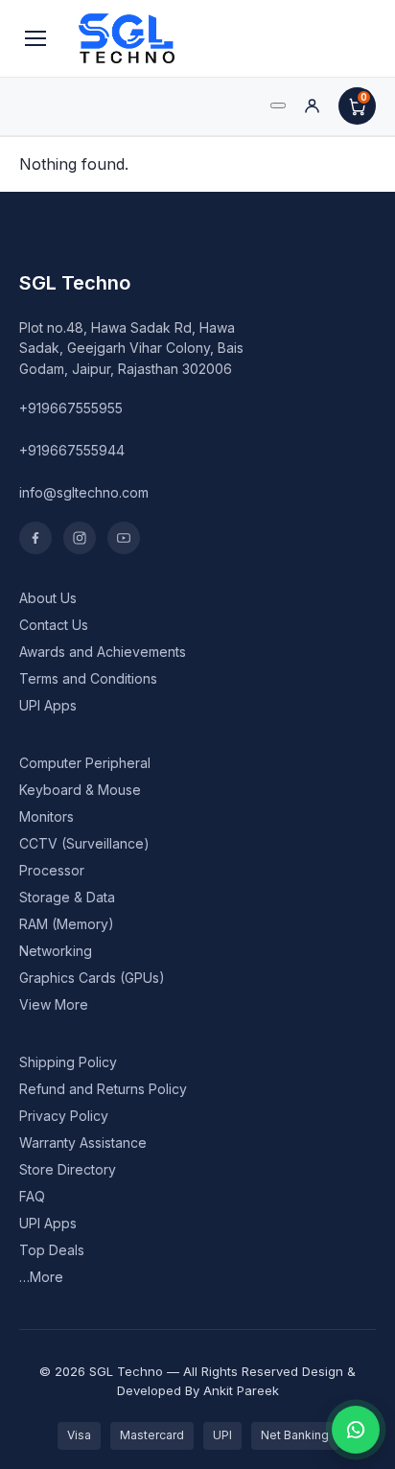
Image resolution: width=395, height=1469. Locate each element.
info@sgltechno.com (84, 492)
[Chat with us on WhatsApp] (356, 1430)
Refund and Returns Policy (103, 1089)
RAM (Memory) (66, 924)
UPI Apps (48, 705)
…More (41, 1277)
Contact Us (53, 625)
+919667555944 (72, 450)
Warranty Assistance (83, 1142)
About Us (48, 598)
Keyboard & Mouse (80, 789)
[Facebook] (35, 538)
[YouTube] (123, 538)
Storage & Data (67, 897)
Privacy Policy (63, 1116)
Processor (51, 870)
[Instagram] (79, 538)
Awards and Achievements (102, 651)
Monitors (46, 816)
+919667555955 (71, 408)
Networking (55, 951)
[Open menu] (35, 38)
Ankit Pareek (241, 1390)
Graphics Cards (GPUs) (92, 977)
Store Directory (67, 1169)
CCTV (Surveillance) (84, 843)
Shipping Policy (68, 1062)
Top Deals (51, 1250)
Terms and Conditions (88, 678)
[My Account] (312, 106)
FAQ (32, 1196)
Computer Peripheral (85, 763)
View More (53, 1004)
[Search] (278, 105)
